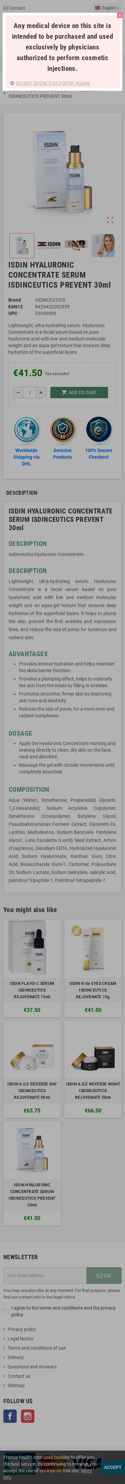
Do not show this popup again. (53, 83)
